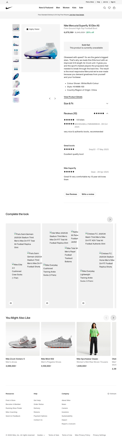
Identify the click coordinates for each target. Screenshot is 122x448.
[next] (110, 219)
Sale (81, 8)
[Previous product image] (50, 98)
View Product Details (73, 97)
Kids (74, 8)
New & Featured (46, 8)
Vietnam (113, 394)
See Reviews (71, 194)
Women (66, 8)
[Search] (104, 8)
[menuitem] (100, 2)
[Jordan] (7, 2)
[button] (16, 35)
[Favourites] (109, 8)
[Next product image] (55, 98)
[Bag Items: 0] (114, 8)
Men (58, 8)
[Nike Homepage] (9, 7)
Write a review (88, 194)
